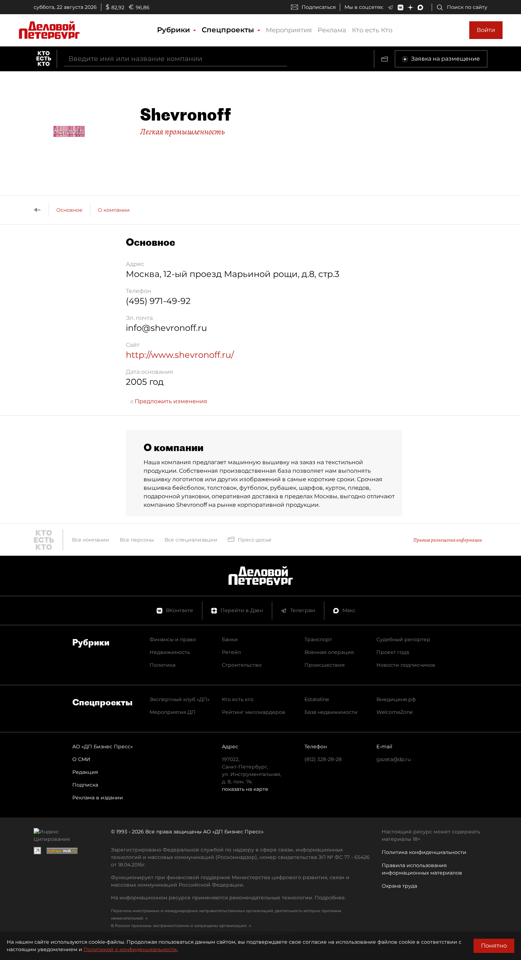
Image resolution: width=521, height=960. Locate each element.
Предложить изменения (170, 401)
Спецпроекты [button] (229, 30)
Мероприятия (289, 30)
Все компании (90, 540)
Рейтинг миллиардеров (253, 712)
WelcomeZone (394, 712)
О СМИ (81, 759)
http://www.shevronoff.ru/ (180, 355)
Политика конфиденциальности (424, 852)
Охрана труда (399, 886)
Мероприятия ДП (173, 712)
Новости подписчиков (405, 665)
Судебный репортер (403, 639)
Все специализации (190, 540)
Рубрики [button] (174, 30)
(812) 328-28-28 (323, 759)
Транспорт (318, 639)
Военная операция (329, 652)
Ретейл (231, 652)
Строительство (242, 665)
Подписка (85, 785)
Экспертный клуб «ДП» (180, 699)
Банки (230, 639)
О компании (114, 210)
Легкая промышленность (182, 131)
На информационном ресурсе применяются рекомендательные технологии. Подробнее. (228, 897)
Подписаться (319, 7)
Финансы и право (173, 639)
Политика (162, 665)
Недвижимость (170, 652)
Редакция (85, 772)
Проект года (392, 652)
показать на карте (245, 789)
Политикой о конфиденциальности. (131, 949)
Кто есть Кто (372, 30)
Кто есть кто (237, 699)
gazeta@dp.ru (393, 759)
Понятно (494, 945)
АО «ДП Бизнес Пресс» (102, 746)
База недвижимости (331, 712)
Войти (486, 30)
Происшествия (324, 665)
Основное (69, 210)
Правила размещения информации (447, 540)
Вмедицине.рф (396, 699)
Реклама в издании (97, 797)
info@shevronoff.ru (166, 328)
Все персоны (137, 540)
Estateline (316, 699)
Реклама (332, 30)
